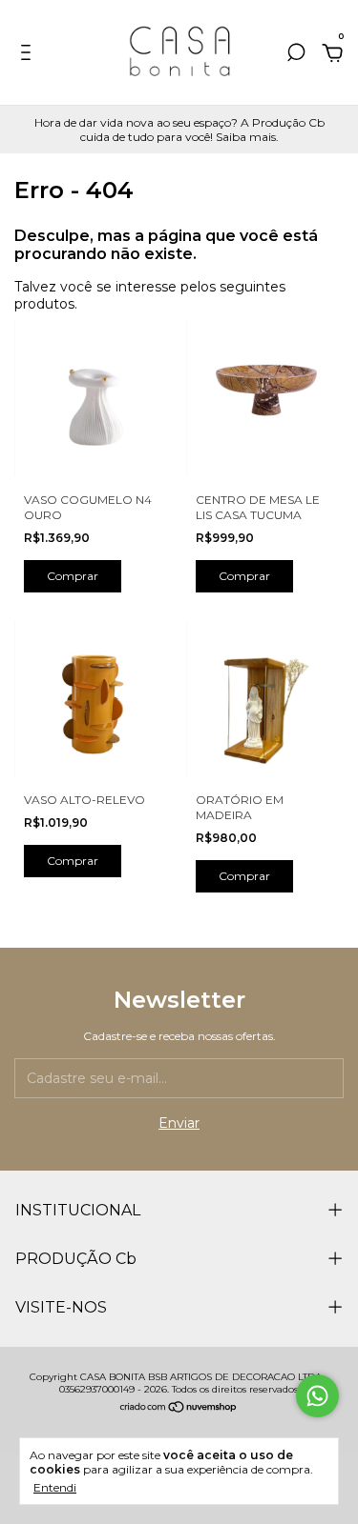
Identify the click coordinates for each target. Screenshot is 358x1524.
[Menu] (29, 55)
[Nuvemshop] (179, 1408)
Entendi (54, 1487)
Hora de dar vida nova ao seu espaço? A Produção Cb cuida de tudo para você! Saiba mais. (179, 129)
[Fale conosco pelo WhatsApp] (317, 1395)
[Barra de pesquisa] (296, 55)
